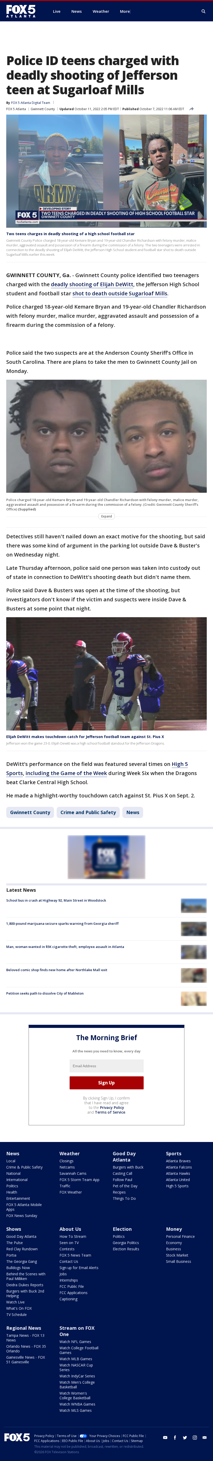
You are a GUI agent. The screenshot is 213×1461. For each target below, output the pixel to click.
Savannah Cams (72, 1173)
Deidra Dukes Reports (24, 1284)
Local (10, 1160)
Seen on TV (69, 1242)
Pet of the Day (125, 1185)
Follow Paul (122, 1179)
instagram (195, 1437)
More (125, 11)
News (132, 812)
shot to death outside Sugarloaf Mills (119, 293)
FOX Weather (70, 1192)
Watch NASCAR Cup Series (76, 1367)
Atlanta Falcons (179, 1167)
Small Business (178, 1261)
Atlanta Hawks (178, 1173)
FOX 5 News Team (75, 1255)
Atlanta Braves (178, 1160)
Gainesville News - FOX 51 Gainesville (25, 1359)
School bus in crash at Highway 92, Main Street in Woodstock (56, 900)
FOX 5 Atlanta (16, 109)
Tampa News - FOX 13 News (25, 1338)
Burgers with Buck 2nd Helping (25, 1293)
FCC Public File (71, 1286)
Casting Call (122, 1173)
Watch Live (15, 1302)
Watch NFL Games (75, 1341)
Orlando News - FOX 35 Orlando (26, 1348)
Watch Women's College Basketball (74, 1395)
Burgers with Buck (128, 1167)
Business (173, 1248)
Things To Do (124, 1198)
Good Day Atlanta (124, 1156)
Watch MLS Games (75, 1410)
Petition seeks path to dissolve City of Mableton (45, 993)
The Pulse (14, 1242)
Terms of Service (110, 1112)
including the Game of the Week (66, 773)
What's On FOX (19, 1308)
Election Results (126, 1248)
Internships (68, 1280)
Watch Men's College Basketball (77, 1384)
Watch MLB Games (75, 1358)
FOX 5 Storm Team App (79, 1179)
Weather (69, 1153)
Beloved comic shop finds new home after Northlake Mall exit (56, 969)
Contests (67, 1248)
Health (11, 1192)
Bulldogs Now (18, 1267)
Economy (174, 1242)
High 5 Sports (177, 1185)
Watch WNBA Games (77, 1404)
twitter (185, 1437)
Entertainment (18, 1198)
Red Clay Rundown (22, 1248)
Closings (66, 1160)
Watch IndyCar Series (77, 1375)
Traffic (64, 1185)
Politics (12, 1185)
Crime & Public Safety (24, 1167)
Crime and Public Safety (88, 812)
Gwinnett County (43, 109)
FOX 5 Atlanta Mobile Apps (24, 1207)
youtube (165, 1437)
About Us (70, 1229)
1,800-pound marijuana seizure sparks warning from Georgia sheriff (62, 923)
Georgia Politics (126, 1242)
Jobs (63, 1273)
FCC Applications (73, 1292)
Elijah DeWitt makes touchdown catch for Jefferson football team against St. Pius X (85, 736)
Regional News (23, 1328)
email (205, 1437)
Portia (11, 1255)
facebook (175, 1437)
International (17, 1179)
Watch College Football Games (78, 1350)
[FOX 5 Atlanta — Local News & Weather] (23, 11)
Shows (13, 1229)
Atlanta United (178, 1179)
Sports (173, 1153)
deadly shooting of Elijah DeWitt (92, 284)
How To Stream (72, 1236)
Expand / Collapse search (204, 11)
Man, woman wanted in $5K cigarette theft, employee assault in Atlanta (65, 946)
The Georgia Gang (21, 1261)
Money (174, 1229)
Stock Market (177, 1255)
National (13, 1173)
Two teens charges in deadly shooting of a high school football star (70, 233)
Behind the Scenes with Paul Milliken (25, 1276)
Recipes (119, 1192)
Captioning (68, 1298)
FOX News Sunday (21, 1215)
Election (122, 1229)
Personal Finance (180, 1236)
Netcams (67, 1167)
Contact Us (68, 1261)
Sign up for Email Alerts (78, 1267)
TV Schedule (16, 1314)
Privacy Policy (112, 1107)
